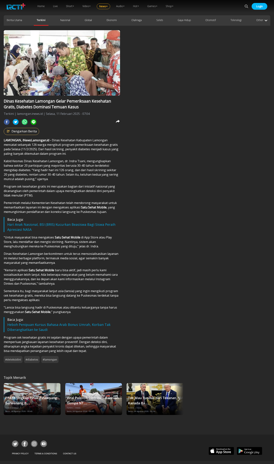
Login (259, 6)
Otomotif (210, 20)
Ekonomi (112, 20)
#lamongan (50, 359)
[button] (179, 399)
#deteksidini (13, 359)
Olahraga (136, 20)
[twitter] (16, 122)
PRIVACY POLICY (20, 453)
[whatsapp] (25, 122)
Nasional (65, 20)
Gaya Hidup (184, 20)
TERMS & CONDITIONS (45, 453)
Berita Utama (14, 20)
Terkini (41, 20)
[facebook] (7, 122)
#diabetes (32, 359)
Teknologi (236, 20)
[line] (34, 122)
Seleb (159, 20)
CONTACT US (69, 453)
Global (88, 20)
